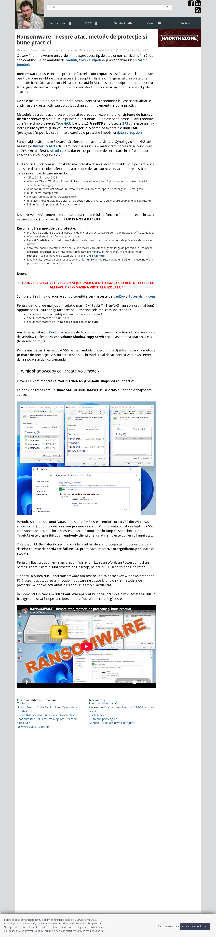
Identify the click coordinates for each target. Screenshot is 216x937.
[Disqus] (108, 779)
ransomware (59, 50)
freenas (34, 50)
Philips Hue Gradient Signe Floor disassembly (45, 715)
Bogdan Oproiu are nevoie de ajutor (112, 723)
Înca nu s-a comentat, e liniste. (98, 50)
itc (50, 50)
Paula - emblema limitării (104, 703)
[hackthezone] (179, 38)
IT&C (88, 23)
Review (185, 23)
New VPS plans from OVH (33, 727)
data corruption (129, 132)
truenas (25, 50)
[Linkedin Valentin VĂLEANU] (197, 5)
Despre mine (57, 23)
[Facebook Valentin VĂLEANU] (190, 5)
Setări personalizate (168, 926)
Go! (168, 7)
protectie (72, 50)
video (43, 50)
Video (151, 23)
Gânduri (120, 23)
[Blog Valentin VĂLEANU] (29, 14)
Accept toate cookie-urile (195, 926)
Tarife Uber (24, 703)
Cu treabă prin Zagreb (103, 719)
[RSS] (197, 11)
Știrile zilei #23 (98, 715)
